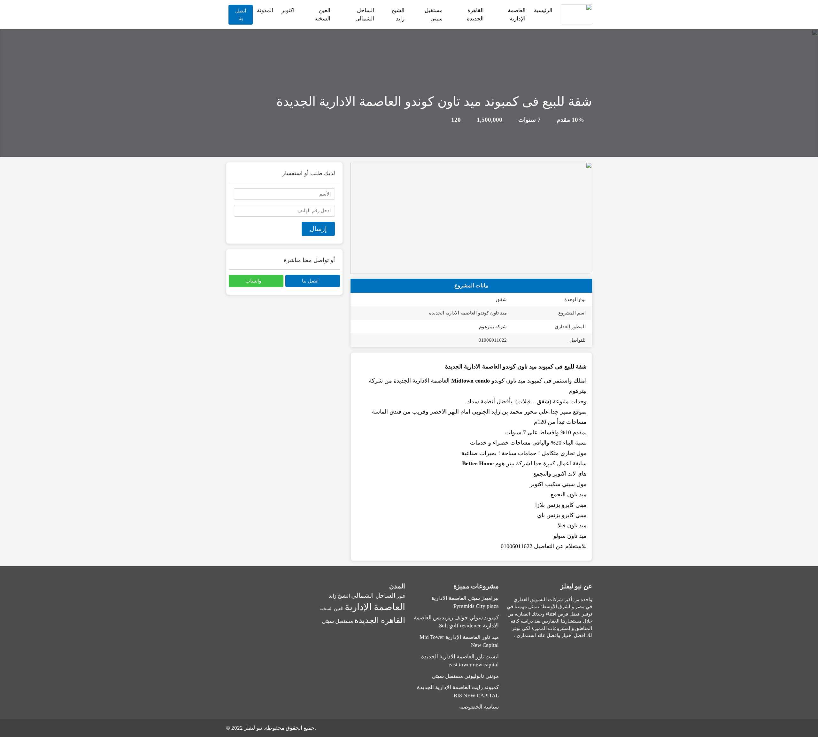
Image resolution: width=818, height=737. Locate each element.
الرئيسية (543, 10)
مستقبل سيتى (434, 14)
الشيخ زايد (398, 14)
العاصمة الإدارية (517, 14)
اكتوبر (288, 10)
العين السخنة (322, 14)
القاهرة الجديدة (475, 14)
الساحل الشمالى (364, 14)
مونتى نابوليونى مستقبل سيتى (465, 676)
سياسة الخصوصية (479, 707)
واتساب (254, 280)
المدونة (265, 10)
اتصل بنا (240, 14)
